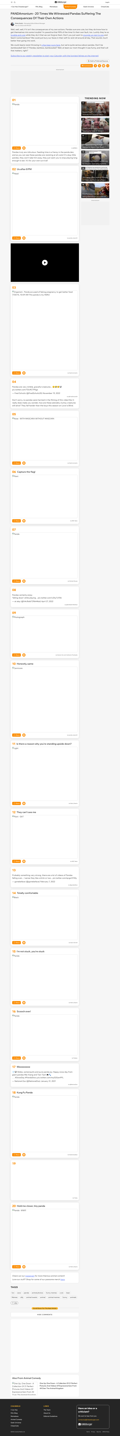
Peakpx (75, 1058)
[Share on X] (99, 65)
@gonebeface (73, 885)
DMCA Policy (105, 1431)
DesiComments (73, 373)
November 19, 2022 (51, 393)
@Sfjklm (75, 148)
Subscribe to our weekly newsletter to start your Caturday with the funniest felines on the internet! (55, 55)
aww (19, 1293)
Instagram (29, 1276)
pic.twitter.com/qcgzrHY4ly (65, 878)
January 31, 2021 (48, 1081)
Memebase (14, 1416)
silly (21, 1297)
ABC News (74, 520)
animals (73, 1297)
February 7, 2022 (47, 881)
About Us (47, 1413)
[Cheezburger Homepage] (60, 2)
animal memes (54, 1297)
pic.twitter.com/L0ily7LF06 (50, 598)
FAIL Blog (14, 1413)
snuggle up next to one (93, 35)
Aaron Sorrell (73, 942)
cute (61, 1293)
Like (15, 1303)
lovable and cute (18, 35)
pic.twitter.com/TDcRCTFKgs (25, 389)
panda (26, 1293)
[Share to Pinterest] (103, 65)
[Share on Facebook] (95, 65)
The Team (47, 1410)
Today (75, 1198)
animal (42, 1297)
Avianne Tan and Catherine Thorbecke (67, 655)
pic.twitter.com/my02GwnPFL (50, 1077)
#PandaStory (31, 1077)
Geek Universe (16, 1423)
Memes (14, 1297)
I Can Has (14, 1410)
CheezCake (15, 1426)
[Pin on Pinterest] (24, 148)
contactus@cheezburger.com (88, 1420)
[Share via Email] (107, 65)
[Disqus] (44, 1346)
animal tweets (31, 1297)
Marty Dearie (73, 803)
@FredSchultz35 (73, 396)
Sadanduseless (73, 1154)
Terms (88, 1431)
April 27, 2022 (47, 601)
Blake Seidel (19, 23)
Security (99, 1431)
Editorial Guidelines (50, 1416)
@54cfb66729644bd (71, 604)
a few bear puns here (51, 45)
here (63, 1279)
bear (68, 1293)
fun (13, 1293)
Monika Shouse (73, 581)
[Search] (15, 2)
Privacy (93, 1431)
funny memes (51, 1293)
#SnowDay (20, 1077)
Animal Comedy (16, 1419)
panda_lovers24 (73, 238)
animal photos (37, 1293)
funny (65, 1297)
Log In (107, 2)
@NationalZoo (73, 1084)
